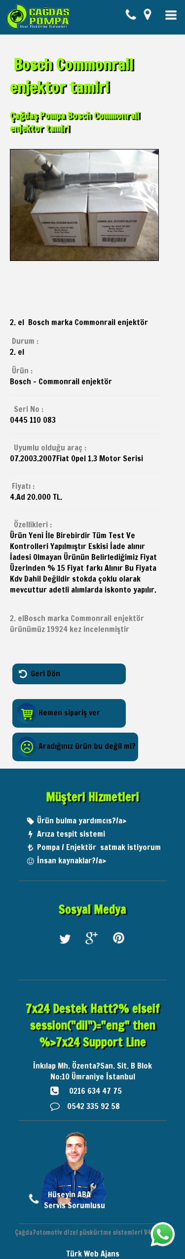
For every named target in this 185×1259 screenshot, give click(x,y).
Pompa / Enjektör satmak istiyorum (99, 847)
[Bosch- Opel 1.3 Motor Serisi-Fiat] (84, 258)
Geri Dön (45, 672)
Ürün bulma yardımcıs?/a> (81, 820)
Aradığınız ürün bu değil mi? (87, 746)
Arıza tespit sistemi (71, 833)
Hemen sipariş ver (69, 712)
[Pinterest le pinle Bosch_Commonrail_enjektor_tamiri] (120, 951)
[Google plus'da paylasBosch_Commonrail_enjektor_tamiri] (93, 951)
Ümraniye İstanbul (103, 1076)
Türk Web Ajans (92, 1253)
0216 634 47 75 (95, 1090)
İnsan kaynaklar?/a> (71, 860)
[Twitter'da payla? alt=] (66, 951)
